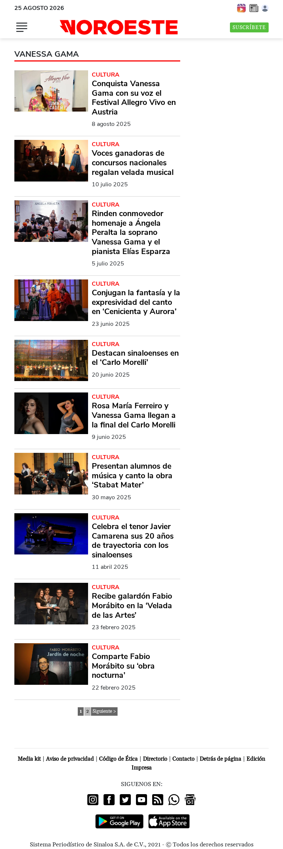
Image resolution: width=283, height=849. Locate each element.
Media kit (29, 758)
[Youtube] (141, 799)
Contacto (183, 758)
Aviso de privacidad (70, 758)
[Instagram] (92, 799)
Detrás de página (220, 758)
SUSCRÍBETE (249, 28)
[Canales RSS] (157, 799)
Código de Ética (118, 758)
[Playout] (242, 7)
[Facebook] (109, 799)
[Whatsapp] (174, 799)
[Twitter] (125, 799)
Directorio (155, 758)
